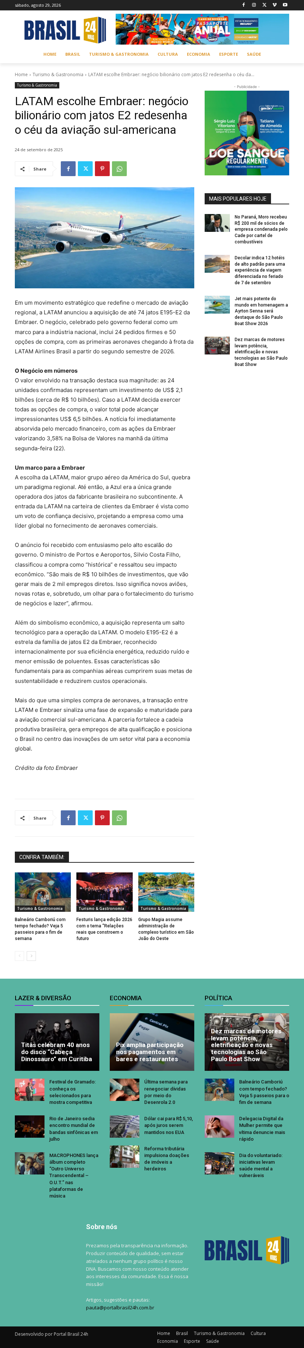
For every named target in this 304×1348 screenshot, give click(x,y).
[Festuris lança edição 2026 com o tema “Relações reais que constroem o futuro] (104, 892)
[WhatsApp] (119, 168)
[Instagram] (254, 5)
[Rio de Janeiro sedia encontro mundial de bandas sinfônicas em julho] (29, 1126)
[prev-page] (19, 956)
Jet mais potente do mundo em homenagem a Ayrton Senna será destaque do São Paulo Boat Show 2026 (261, 311)
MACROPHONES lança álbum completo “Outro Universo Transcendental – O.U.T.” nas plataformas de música (73, 1176)
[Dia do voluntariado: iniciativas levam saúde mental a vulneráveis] (219, 1163)
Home (21, 74)
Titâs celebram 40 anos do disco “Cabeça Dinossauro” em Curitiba (56, 1051)
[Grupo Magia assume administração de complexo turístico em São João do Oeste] (166, 892)
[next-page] (31, 956)
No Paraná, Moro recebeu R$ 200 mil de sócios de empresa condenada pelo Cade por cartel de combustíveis (261, 229)
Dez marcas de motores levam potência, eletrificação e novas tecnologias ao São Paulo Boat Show (261, 352)
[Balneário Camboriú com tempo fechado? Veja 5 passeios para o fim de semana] (43, 892)
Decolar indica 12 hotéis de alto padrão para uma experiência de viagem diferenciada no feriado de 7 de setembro (260, 270)
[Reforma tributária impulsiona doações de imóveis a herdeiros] (124, 1157)
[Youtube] (285, 5)
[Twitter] (264, 5)
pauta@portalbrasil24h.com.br (120, 1307)
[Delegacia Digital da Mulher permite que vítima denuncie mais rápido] (219, 1126)
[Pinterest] (102, 168)
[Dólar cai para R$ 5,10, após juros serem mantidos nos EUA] (124, 1126)
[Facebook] (243, 5)
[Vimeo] (274, 5)
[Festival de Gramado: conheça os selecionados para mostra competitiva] (29, 1090)
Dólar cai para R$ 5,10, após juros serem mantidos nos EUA (168, 1125)
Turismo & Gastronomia (58, 74)
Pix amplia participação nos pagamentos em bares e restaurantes (150, 1051)
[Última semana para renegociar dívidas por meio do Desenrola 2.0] (124, 1090)
